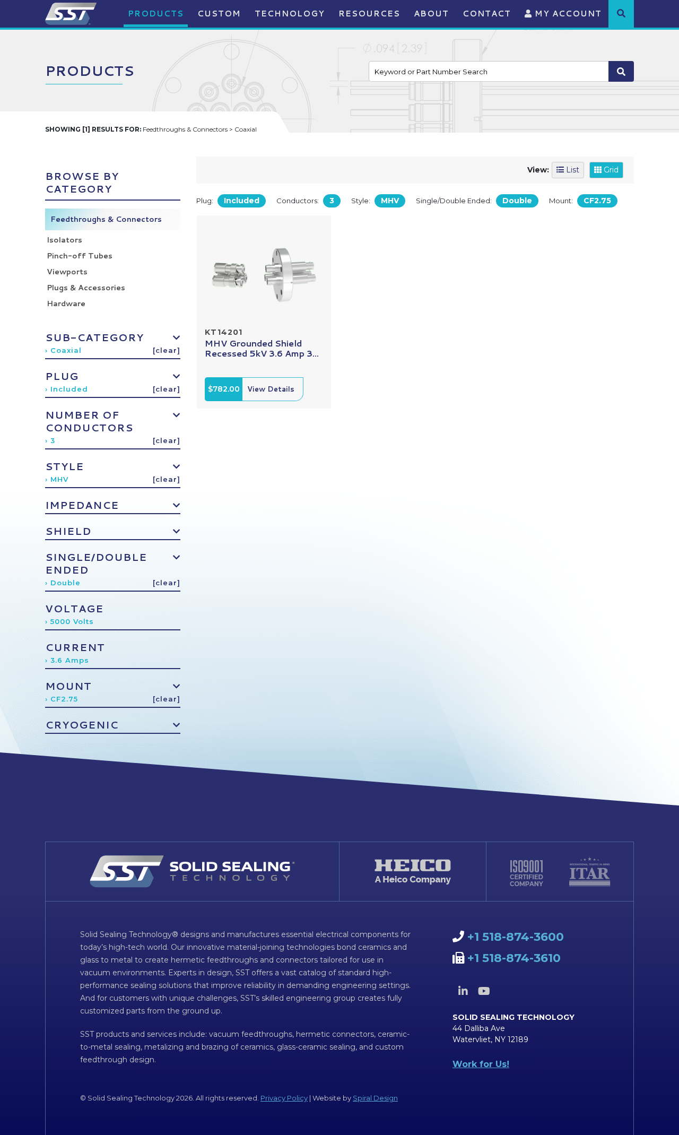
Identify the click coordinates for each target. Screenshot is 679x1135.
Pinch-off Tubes (79, 255)
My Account (567, 13)
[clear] (166, 350)
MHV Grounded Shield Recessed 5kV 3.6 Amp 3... (262, 348)
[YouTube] (484, 991)
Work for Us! (480, 1064)
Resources (369, 13)
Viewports (67, 271)
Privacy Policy (284, 1098)
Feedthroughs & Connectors (106, 219)
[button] (621, 13)
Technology (290, 13)
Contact (487, 13)
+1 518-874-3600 (515, 937)
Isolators (64, 240)
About (431, 13)
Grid (610, 170)
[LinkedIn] (463, 991)
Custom (219, 13)
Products (156, 13)
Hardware (66, 303)
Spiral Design (375, 1098)
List (571, 170)
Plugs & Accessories (86, 287)
